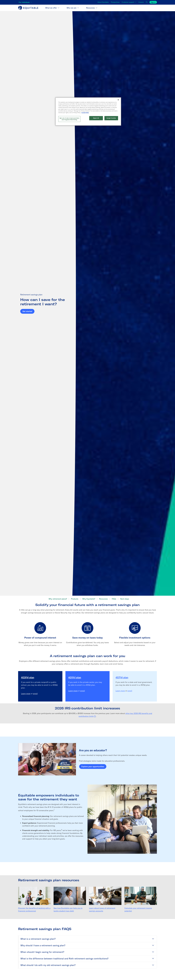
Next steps (124, 599)
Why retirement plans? (58, 599)
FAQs (114, 599)
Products (74, 599)
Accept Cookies (111, 118)
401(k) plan (74, 677)
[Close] (118, 100)
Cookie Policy (85, 112)
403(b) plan (27, 677)
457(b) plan (122, 677)
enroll (35, 693)
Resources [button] (90, 8)
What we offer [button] (51, 8)
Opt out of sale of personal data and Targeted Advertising (69, 118)
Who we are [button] (71, 8)
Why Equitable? (88, 599)
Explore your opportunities (92, 766)
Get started (27, 311)
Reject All (96, 118)
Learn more (25, 693)
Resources (103, 599)
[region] (88, 111)
